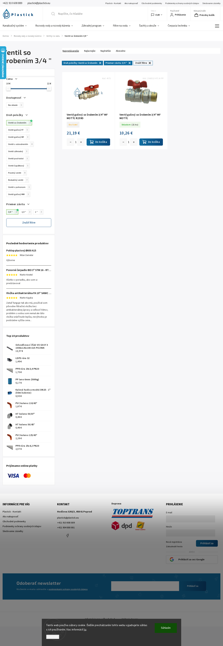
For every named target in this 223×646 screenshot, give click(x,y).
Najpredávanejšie (71, 51)
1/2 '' (26, 212)
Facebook (67, 535)
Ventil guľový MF (18, 137)
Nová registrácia (174, 542)
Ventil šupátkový (18, 165)
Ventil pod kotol (18, 158)
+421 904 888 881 (66, 527)
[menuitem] (17, 26)
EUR (158, 15)
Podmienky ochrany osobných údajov (182, 3)
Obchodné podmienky (151, 3)
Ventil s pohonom (19, 187)
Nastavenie (53, 636)
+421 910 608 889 (66, 522)
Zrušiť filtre (28, 223)
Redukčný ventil (17, 180)
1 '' (38, 212)
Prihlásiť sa (192, 586)
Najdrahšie (106, 51)
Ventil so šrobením (19, 122)
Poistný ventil (16, 172)
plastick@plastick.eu (68, 518)
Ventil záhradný (17, 151)
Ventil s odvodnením (20, 144)
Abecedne (120, 51)
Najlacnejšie (89, 51)
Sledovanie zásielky (211, 3)
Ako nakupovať (131, 3)
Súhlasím (166, 628)
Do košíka (81, 142)
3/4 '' (12, 212)
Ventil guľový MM (18, 194)
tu (85, 630)
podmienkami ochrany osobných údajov (68, 589)
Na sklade (15, 105)
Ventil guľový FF (18, 129)
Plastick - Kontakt (113, 3)
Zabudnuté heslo (174, 546)
